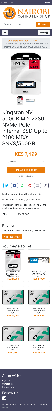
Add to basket (28, 169)
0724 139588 (8, 2)
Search (44, 24)
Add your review (12, 236)
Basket (42, 32)
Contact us (7, 384)
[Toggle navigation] (5, 32)
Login (47, 2)
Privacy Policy (9, 387)
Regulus (5, 407)
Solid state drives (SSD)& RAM (22, 40)
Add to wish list (26, 176)
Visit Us (6, 380)
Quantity (12, 161)
